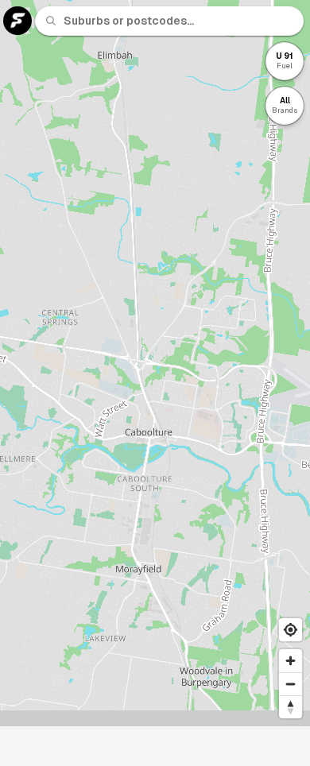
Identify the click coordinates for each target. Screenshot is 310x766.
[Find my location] (290, 629)
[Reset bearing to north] (290, 706)
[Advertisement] (155, 746)
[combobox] (179, 20)
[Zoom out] (290, 683)
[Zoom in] (290, 660)
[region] (155, 363)
